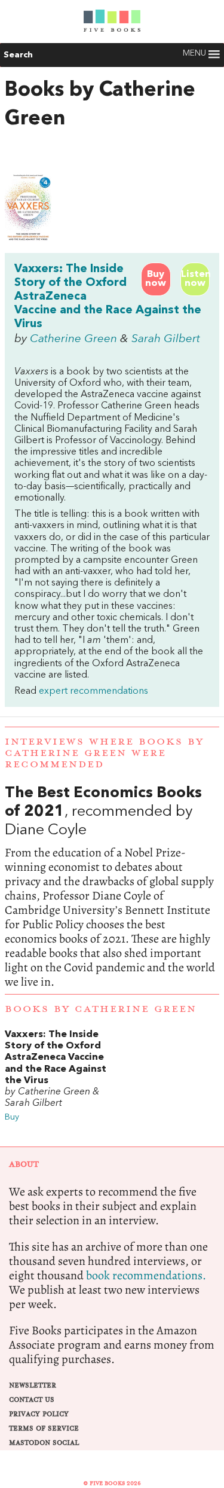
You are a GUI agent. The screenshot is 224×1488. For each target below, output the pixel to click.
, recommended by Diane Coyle (112, 887)
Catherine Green (73, 339)
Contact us (31, 1399)
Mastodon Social (44, 1442)
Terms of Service (44, 1428)
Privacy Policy (39, 1414)
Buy (12, 1117)
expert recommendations (93, 691)
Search (18, 55)
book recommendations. (146, 1275)
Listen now (195, 279)
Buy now (155, 279)
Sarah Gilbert (165, 339)
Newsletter (32, 1385)
